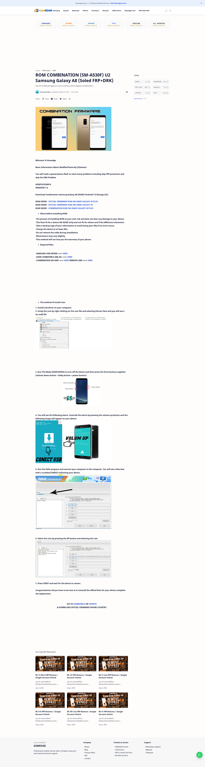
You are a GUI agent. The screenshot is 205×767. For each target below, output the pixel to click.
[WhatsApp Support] (199, 755)
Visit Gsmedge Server (118, 3)
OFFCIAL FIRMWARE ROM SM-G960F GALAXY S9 (70, 204)
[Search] (170, 10)
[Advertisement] (102, 48)
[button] (166, 10)
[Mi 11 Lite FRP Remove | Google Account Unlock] (113, 663)
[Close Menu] (201, 3)
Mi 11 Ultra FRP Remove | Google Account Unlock (46, 676)
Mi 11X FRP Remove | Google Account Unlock (48, 712)
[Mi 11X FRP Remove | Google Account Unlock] (50, 700)
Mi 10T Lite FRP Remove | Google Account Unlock (81, 712)
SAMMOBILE (79, 604)
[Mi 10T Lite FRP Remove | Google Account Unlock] (81, 700)
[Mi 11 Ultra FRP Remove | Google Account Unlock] (50, 663)
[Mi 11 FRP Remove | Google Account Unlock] (113, 700)
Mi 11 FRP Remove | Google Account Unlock (111, 712)
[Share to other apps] (69, 99)
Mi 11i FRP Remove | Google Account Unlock (79, 676)
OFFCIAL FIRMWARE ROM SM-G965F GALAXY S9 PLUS (73, 201)
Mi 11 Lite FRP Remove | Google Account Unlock (113, 676)
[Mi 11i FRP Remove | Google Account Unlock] (81, 663)
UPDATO (93, 604)
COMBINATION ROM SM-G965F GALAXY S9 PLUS (70, 208)
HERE (65, 253)
